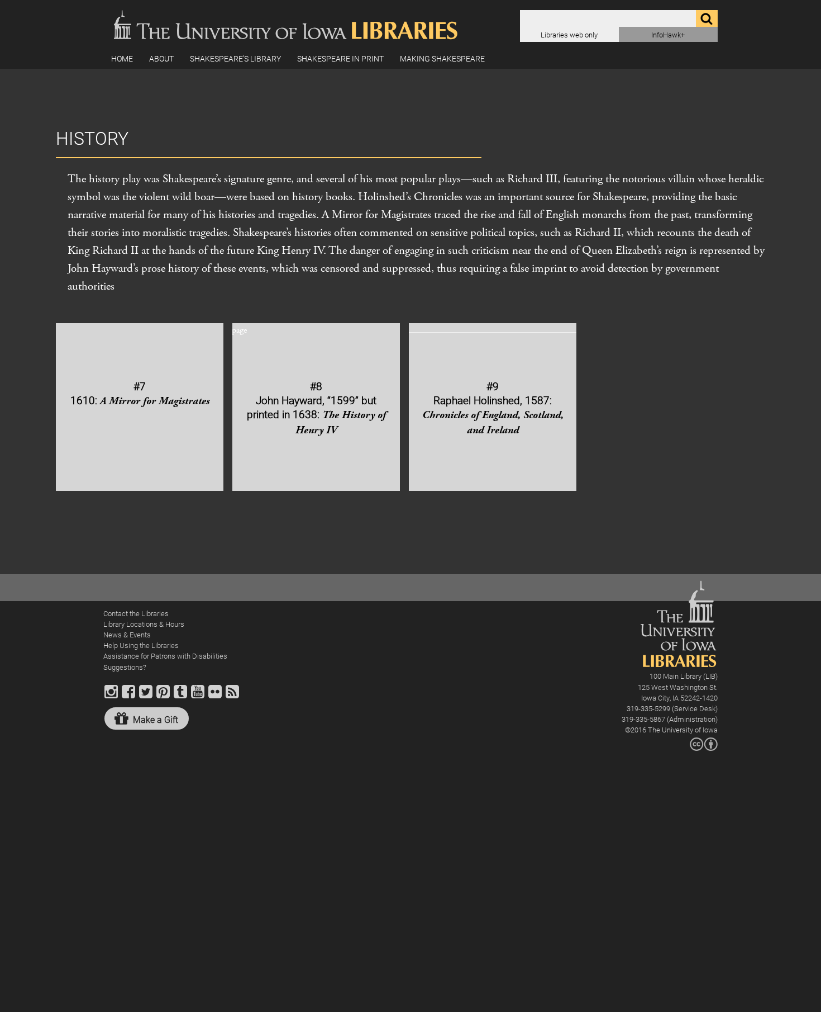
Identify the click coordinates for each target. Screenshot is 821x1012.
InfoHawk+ (668, 34)
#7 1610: (139, 393)
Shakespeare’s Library (235, 58)
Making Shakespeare (442, 58)
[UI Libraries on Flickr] (215, 696)
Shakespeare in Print (340, 58)
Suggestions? (124, 666)
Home (122, 58)
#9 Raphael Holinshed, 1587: (493, 408)
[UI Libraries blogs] (232, 696)
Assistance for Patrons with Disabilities (165, 655)
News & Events (127, 634)
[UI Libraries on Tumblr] (180, 696)
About (161, 58)
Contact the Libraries (136, 613)
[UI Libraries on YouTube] (198, 696)
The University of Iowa (683, 729)
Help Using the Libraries (141, 645)
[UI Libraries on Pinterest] (163, 696)
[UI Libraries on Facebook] (128, 696)
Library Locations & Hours (143, 623)
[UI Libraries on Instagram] (111, 696)
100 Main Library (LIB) (684, 675)
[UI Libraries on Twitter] (146, 696)
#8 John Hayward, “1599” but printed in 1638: (316, 408)
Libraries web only (569, 34)
